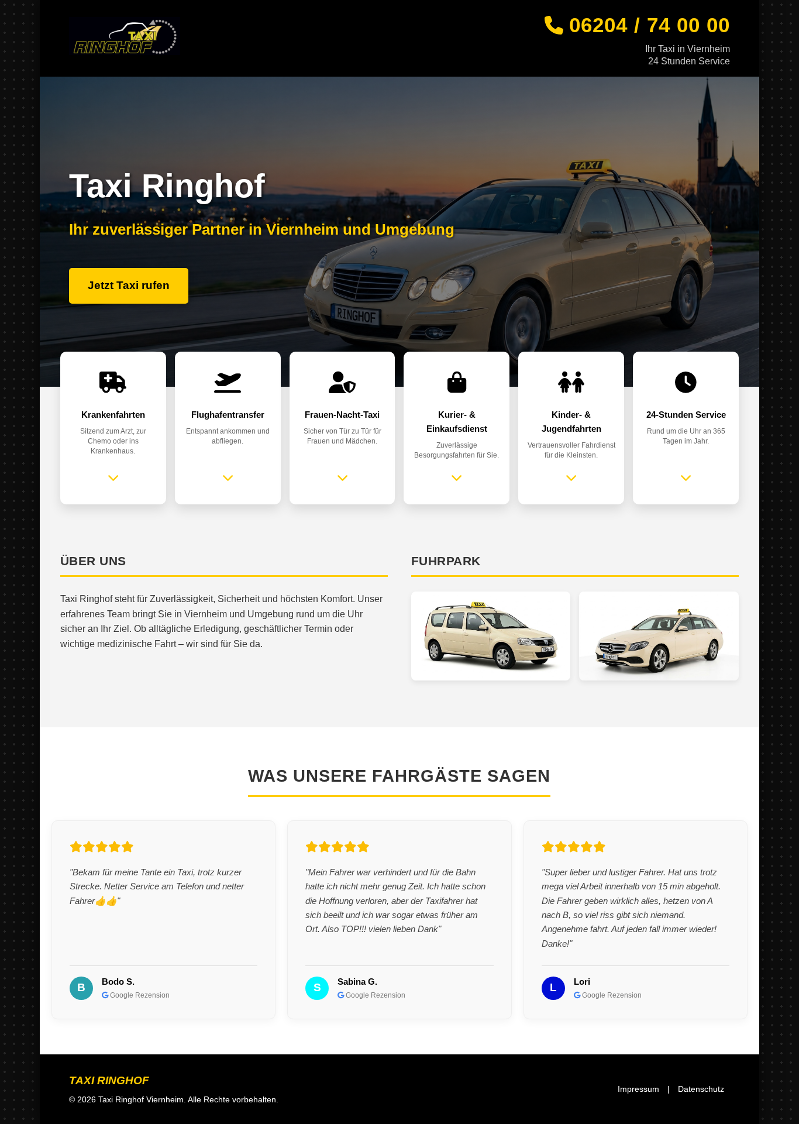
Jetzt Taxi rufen (129, 285)
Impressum (638, 1089)
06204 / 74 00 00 (649, 24)
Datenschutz (701, 1089)
